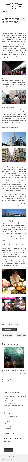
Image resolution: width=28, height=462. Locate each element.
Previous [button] (3, 367)
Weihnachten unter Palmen (12, 396)
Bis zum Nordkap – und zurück (13, 401)
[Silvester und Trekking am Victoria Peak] (14, 357)
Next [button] (25, 367)
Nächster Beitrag (21, 335)
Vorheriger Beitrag (7, 335)
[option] (14, 367)
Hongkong (11, 24)
